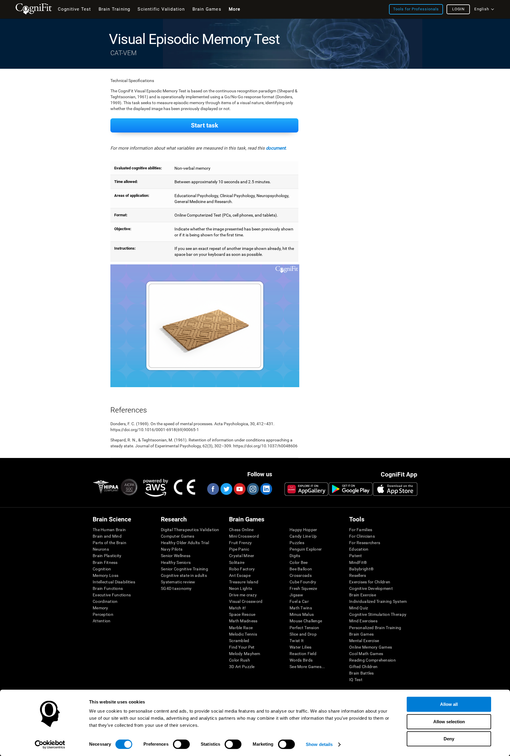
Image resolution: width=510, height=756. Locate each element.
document (276, 148)
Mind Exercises (363, 620)
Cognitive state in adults (184, 575)
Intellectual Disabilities (114, 582)
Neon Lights (240, 588)
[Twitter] (226, 489)
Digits (295, 555)
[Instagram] (252, 489)
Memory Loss (105, 575)
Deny (449, 738)
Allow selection (449, 721)
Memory (100, 608)
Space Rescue (242, 614)
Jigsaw (296, 595)
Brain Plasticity (107, 555)
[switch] (181, 744)
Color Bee (299, 562)
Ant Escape (240, 575)
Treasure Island (243, 582)
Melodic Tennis (243, 634)
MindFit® (358, 562)
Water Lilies (300, 647)
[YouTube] (239, 489)
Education (359, 549)
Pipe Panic (239, 549)
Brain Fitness (105, 562)
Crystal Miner (241, 555)
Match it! (237, 608)
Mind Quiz (358, 608)
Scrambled (239, 640)
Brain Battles (361, 673)
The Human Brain (109, 529)
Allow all (449, 704)
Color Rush (239, 660)
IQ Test (355, 679)
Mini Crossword (244, 536)
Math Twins (301, 608)
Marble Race (241, 627)
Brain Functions (108, 588)
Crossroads (301, 575)
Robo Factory (242, 569)
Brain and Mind (107, 536)
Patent (355, 555)
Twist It (297, 640)
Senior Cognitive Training (184, 569)
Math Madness (243, 620)
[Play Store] (350, 488)
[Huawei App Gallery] (306, 488)
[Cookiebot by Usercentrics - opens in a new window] (50, 744)
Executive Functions (112, 595)
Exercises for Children (369, 582)
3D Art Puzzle (242, 666)
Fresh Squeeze (303, 588)
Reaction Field (303, 653)
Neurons (101, 549)
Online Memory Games (370, 647)
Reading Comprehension (372, 660)
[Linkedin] (266, 489)
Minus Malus (302, 614)
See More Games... (307, 666)
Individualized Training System (378, 601)
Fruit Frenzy (240, 542)
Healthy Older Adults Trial (185, 542)
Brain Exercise (362, 595)
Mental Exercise (364, 640)
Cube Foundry (303, 582)
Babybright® (361, 569)
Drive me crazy (243, 595)
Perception (103, 614)
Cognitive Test (74, 9)
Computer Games (177, 536)
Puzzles (297, 542)
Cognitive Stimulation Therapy (377, 614)
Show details (319, 744)
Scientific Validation (161, 9)
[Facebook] (213, 489)
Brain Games (361, 634)
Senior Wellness (175, 555)
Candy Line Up (303, 536)
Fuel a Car (299, 601)
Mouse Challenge (306, 620)
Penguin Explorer (306, 549)
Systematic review (178, 582)
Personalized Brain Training (375, 627)
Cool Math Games (366, 653)
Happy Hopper (303, 529)
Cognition (102, 569)
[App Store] (395, 488)
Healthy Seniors (176, 562)
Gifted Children (363, 666)
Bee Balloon (301, 569)
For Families (360, 529)
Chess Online (241, 529)
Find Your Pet (242, 647)
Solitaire (237, 562)
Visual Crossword (245, 601)
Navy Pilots (171, 549)
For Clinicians (362, 536)
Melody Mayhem (244, 653)
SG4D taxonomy (176, 588)
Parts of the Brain (109, 542)
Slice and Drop (303, 634)
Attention (102, 620)
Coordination (105, 601)
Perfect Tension (304, 627)
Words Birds (301, 660)
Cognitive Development (371, 588)
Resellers (357, 575)
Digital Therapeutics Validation (190, 529)
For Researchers (364, 542)
